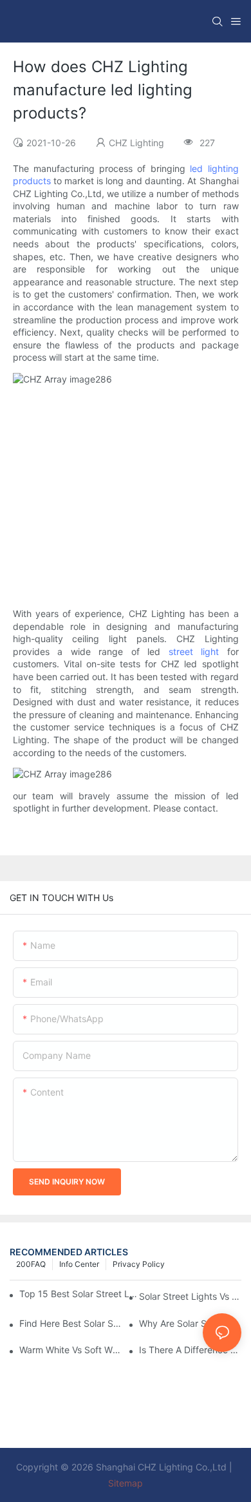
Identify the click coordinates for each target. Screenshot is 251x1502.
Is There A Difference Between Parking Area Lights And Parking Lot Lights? (190, 1349)
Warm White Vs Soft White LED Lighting (70, 1349)
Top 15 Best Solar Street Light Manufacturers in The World (78, 1293)
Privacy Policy (139, 1264)
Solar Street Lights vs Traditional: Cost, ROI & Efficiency (190, 1296)
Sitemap (125, 1483)
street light (194, 651)
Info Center (79, 1264)
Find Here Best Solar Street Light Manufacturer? (70, 1323)
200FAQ (31, 1264)
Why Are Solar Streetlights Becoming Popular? (190, 1323)
